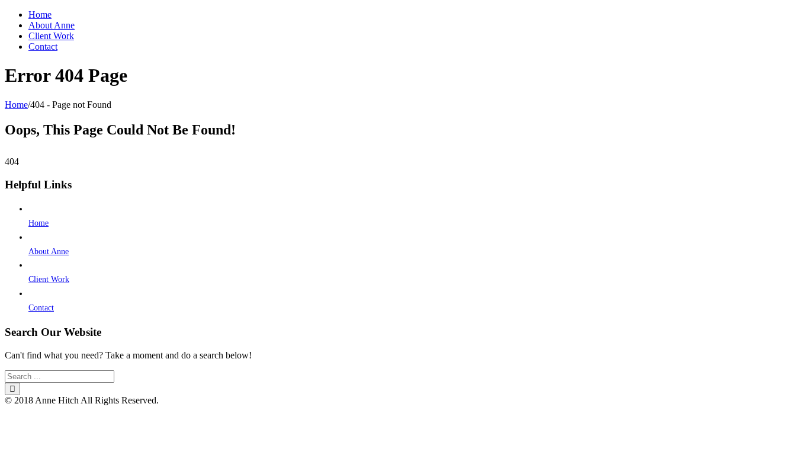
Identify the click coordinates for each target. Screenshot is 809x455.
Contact (41, 307)
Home (38, 223)
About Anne (48, 251)
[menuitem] (416, 14)
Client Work (48, 279)
